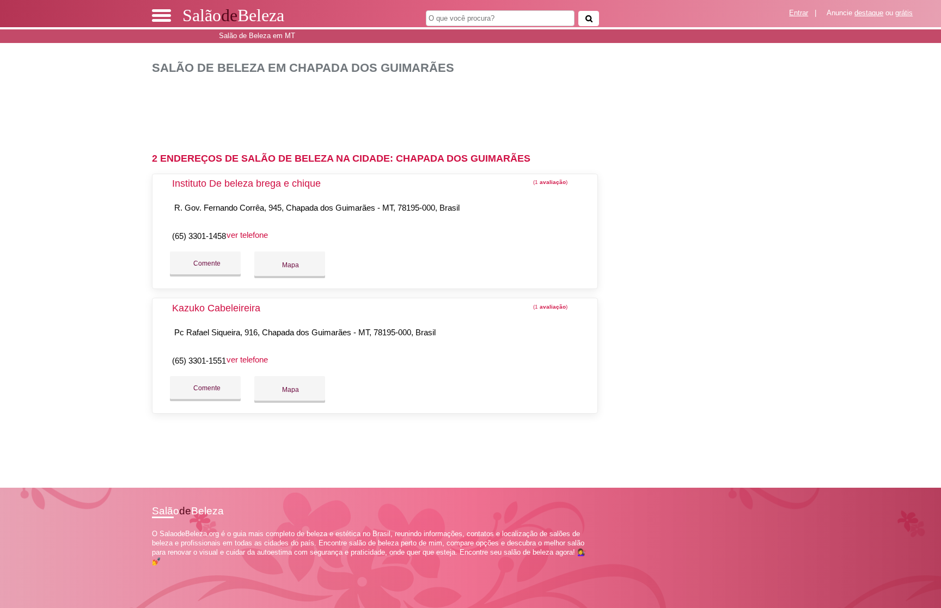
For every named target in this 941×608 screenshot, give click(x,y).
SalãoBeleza (233, 15)
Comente (206, 263)
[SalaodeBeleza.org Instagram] (164, 571)
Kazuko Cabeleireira (216, 308)
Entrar (798, 13)
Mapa (289, 265)
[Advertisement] (380, 109)
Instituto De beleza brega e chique (246, 183)
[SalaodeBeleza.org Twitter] (159, 571)
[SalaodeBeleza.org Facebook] (154, 571)
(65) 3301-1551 (199, 360)
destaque (868, 13)
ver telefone (247, 234)
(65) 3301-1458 (199, 236)
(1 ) (549, 182)
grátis (904, 13)
